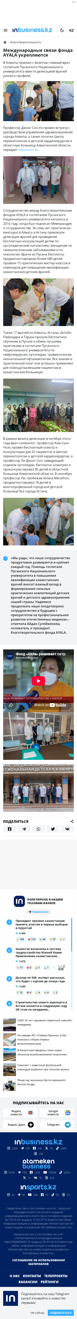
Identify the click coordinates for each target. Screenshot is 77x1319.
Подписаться (60, 1313)
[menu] (5, 30)
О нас (15, 1276)
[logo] (33, 30)
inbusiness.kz (28, 149)
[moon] (62, 30)
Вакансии (28, 1282)
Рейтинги (50, 1282)
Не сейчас (38, 1313)
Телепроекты (56, 1276)
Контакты (32, 1276)
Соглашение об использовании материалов (38, 1262)
